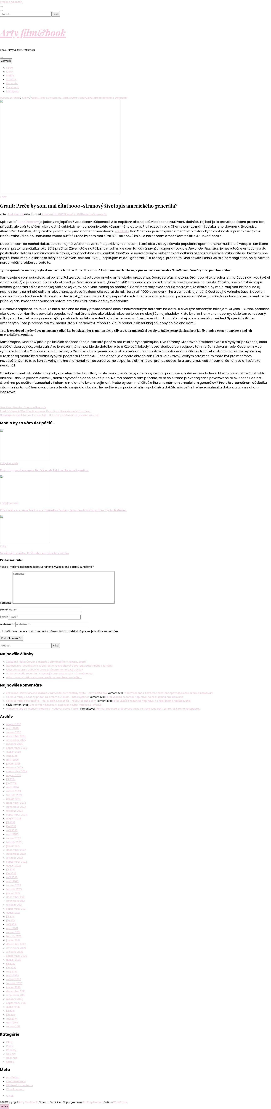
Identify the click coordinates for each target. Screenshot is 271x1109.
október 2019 (14, 999)
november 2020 (16, 948)
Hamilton (13, 407)
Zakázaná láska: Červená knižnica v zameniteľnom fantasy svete (46, 662)
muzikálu (122, 231)
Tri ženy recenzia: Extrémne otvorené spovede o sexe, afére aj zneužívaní (168, 693)
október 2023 (14, 811)
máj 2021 (11, 924)
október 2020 (14, 952)
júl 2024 (11, 779)
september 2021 (16, 909)
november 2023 (16, 807)
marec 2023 (13, 838)
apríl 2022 (12, 881)
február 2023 (14, 842)
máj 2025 (11, 756)
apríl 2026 (12, 728)
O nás (9, 1096)
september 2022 (16, 862)
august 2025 (13, 752)
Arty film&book (33, 32)
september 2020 (16, 956)
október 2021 (14, 905)
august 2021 (13, 913)
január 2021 (13, 940)
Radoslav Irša (16, 214)
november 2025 (16, 740)
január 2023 (13, 846)
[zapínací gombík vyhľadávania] (1, 10)
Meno (4, 609)
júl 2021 (10, 916)
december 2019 (15, 991)
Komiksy (11, 79)
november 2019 (15, 995)
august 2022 (13, 865)
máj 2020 (11, 971)
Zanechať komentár (94, 214)
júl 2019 (10, 1011)
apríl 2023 (12, 834)
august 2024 (13, 775)
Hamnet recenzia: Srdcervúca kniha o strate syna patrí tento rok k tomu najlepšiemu (148, 709)
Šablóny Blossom (92, 1102)
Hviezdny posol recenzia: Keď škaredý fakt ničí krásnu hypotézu (44, 470)
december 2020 (16, 944)
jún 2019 (11, 1015)
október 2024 (14, 767)
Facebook (12, 87)
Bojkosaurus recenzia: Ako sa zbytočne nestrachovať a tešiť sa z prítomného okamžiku (59, 666)
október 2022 (14, 858)
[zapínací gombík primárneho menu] (1, 57)
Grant (3, 407)
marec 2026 (13, 732)
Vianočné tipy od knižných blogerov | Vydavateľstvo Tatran (42, 709)
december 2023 (16, 803)
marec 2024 (13, 791)
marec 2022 (13, 885)
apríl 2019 (12, 1022)
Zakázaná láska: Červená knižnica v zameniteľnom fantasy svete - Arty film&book (56, 693)
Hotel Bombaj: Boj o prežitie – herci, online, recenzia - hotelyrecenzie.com (51, 701)
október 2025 (14, 744)
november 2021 (15, 901)
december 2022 (16, 850)
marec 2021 (13, 932)
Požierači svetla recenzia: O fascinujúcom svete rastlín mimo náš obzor (49, 673)
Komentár (6, 603)
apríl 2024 (12, 787)
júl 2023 (10, 822)
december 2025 (16, 736)
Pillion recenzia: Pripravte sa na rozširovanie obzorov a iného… (44, 677)
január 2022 (13, 893)
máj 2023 (11, 830)
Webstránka (7, 624)
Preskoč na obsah (11, 2)
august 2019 (13, 1007)
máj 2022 (11, 877)
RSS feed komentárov (19, 1085)
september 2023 (16, 814)
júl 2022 (10, 869)
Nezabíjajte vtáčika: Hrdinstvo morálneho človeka (34, 553)
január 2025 (13, 763)
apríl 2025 (12, 760)
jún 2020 (11, 967)
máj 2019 (11, 1018)
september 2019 (16, 1003)
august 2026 (13, 724)
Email (4, 617)
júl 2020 (10, 964)
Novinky (11, 1054)
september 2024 (16, 771)
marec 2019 (13, 1026)
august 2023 (13, 818)
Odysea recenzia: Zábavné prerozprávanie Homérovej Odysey (44, 669)
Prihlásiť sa (12, 1077)
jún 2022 (11, 873)
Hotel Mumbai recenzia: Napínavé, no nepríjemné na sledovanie (144, 697)
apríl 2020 (12, 975)
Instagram (12, 91)
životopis (40, 407)
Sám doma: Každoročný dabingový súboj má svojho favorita (64, 705)
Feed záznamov (16, 1081)
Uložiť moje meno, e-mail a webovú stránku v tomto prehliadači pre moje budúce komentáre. (61, 631)
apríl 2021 (12, 928)
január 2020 (13, 987)
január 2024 (13, 799)
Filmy (9, 68)
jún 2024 (11, 783)
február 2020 (14, 983)
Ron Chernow (28, 222)
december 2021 (15, 897)
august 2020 (13, 960)
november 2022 (16, 854)
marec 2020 (13, 979)
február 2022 (14, 889)
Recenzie (11, 83)
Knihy (9, 71)
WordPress (120, 1102)
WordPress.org (15, 1089)
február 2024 (14, 795)
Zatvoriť (6, 61)
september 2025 (16, 748)
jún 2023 (11, 826)
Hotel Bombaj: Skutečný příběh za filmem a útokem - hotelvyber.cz (47, 697)
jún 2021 (11, 920)
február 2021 (13, 936)
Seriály (10, 75)
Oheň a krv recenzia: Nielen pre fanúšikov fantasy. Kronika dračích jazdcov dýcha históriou (63, 510)
